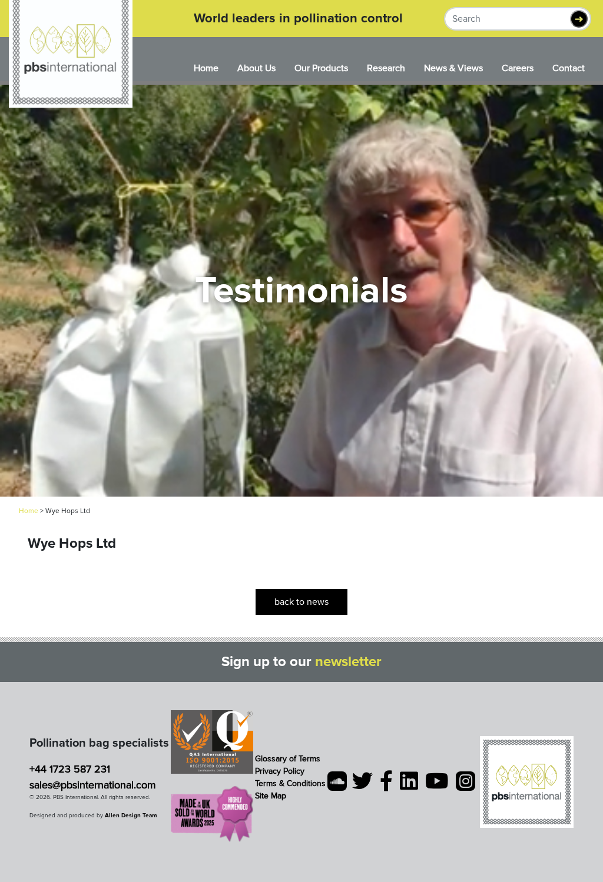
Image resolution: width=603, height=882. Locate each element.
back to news (301, 602)
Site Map (270, 796)
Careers (518, 68)
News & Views (453, 68)
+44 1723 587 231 (69, 769)
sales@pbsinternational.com (92, 784)
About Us (256, 68)
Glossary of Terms (287, 759)
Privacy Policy (279, 771)
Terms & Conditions (290, 783)
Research (386, 68)
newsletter (348, 661)
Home (206, 68)
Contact (568, 68)
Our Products (321, 68)
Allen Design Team (131, 815)
